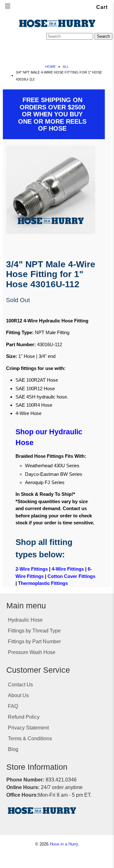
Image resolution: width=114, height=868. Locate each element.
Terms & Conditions (30, 738)
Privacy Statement (28, 727)
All (66, 66)
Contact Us (20, 684)
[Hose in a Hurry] (57, 23)
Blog (13, 749)
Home (50, 66)
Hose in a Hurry (64, 844)
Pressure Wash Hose (31, 652)
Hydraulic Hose (25, 620)
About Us (18, 695)
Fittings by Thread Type (34, 630)
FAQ (13, 706)
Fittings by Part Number (34, 641)
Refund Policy (24, 717)
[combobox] (69, 36)
